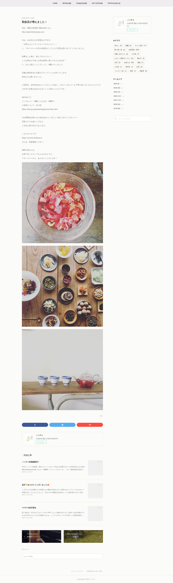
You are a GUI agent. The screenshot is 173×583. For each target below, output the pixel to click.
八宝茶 (118, 67)
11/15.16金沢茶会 (29, 507)
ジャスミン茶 (120, 71)
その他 (135, 54)
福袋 (140, 62)
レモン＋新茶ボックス (123, 58)
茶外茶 (129, 67)
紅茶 (139, 67)
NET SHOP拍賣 (97, 3)
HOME (55, 3)
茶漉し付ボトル (121, 54)
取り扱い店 (119, 49)
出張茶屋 (134, 49)
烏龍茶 (143, 71)
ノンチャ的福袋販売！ (31, 461)
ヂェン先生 (140, 45)
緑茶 (133, 71)
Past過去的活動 (81, 3)
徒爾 (128, 45)
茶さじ (118, 45)
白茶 (117, 62)
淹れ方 (141, 58)
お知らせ (129, 62)
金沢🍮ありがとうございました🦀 (35, 484)
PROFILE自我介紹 (114, 3)
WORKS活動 (66, 3)
